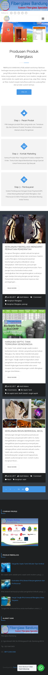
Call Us (24, 92)
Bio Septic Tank (26, 390)
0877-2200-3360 (10, 652)
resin (24, 479)
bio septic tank (12, 393)
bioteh (25, 393)
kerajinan (18, 479)
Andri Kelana (23, 297)
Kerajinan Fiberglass (14, 301)
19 (18, 489)
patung (24, 304)
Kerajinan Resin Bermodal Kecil (24, 431)
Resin (9, 479)
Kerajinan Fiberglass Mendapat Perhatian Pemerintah (24, 248)
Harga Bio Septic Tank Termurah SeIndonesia (18, 343)
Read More (12, 288)
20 (23, 489)
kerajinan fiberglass (14, 304)
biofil (20, 393)
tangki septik (33, 393)
